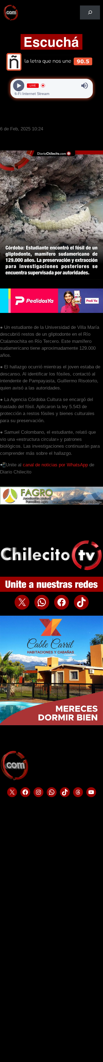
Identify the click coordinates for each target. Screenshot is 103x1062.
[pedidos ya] (51, 311)
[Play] (19, 86)
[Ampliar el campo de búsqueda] (90, 12)
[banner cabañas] (51, 723)
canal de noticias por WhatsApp (55, 464)
